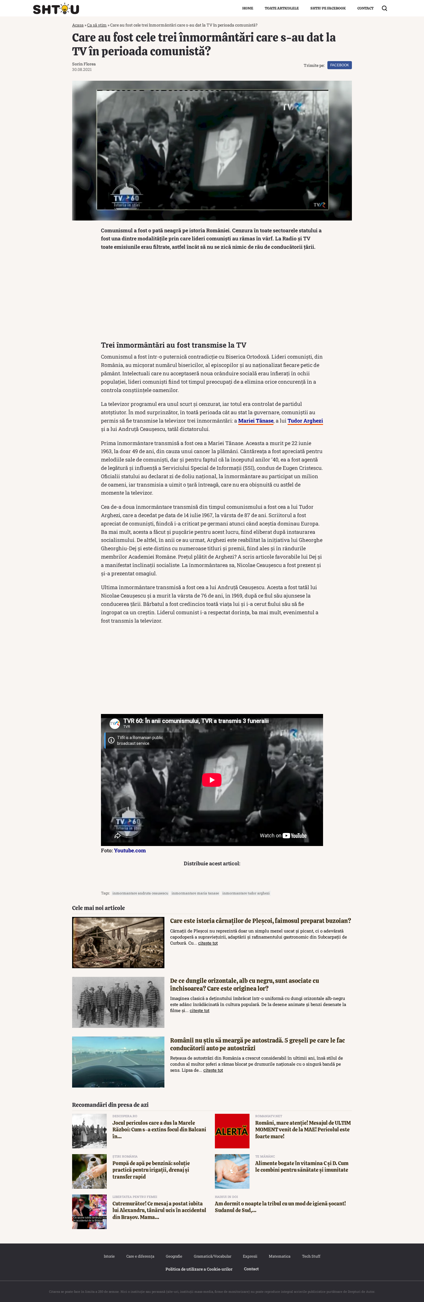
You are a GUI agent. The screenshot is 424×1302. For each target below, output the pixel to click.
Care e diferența (140, 1256)
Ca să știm (97, 25)
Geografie (174, 1256)
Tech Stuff (311, 1256)
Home (247, 8)
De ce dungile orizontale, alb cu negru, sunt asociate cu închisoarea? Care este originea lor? (244, 984)
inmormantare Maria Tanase (195, 893)
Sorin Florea (84, 64)
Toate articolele (282, 8)
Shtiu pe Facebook (328, 8)
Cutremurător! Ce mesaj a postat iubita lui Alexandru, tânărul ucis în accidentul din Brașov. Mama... (159, 1210)
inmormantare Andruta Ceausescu (140, 893)
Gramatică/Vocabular (212, 1256)
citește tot (208, 943)
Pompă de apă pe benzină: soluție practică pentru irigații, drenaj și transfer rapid (151, 1170)
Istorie (109, 1256)
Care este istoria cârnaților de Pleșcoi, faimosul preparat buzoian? (260, 921)
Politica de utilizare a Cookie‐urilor (199, 1269)
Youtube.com (130, 850)
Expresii (250, 1256)
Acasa (78, 25)
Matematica (279, 1256)
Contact (365, 8)
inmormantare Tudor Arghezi (246, 893)
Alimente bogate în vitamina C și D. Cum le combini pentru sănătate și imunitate (301, 1166)
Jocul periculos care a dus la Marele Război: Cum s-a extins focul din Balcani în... (159, 1130)
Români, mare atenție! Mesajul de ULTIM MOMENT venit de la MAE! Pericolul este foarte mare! (303, 1130)
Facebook (339, 65)
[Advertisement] (212, 297)
